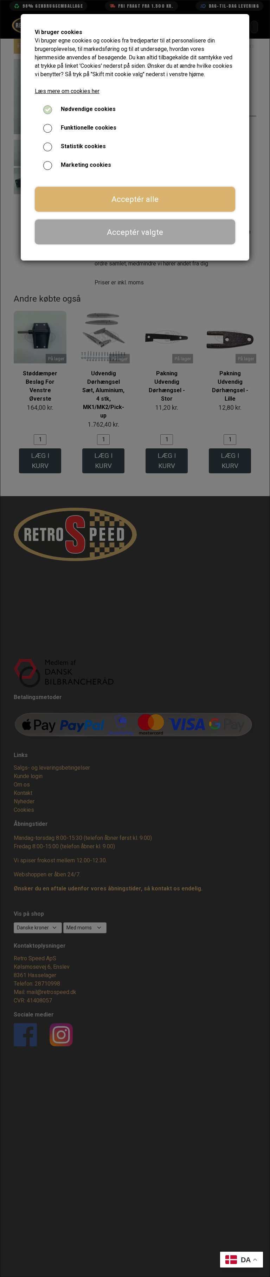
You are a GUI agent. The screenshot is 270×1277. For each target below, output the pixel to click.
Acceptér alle (135, 199)
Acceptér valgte (135, 232)
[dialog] (135, 638)
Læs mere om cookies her (67, 91)
